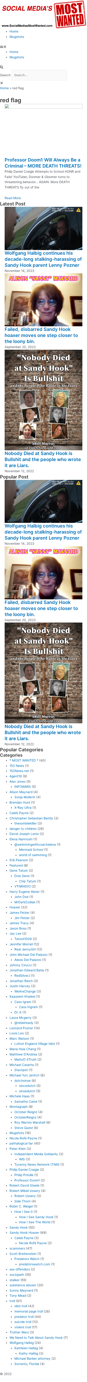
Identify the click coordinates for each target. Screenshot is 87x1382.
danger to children (23, 829)
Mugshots (17, 37)
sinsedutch (27, 1091)
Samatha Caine (25, 1101)
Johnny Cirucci (21, 965)
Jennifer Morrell (21, 944)
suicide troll (22, 1322)
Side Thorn (22, 1201)
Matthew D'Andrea (23, 1054)
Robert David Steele (24, 1185)
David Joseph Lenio (24, 834)
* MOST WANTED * (24, 760)
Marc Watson (19, 1038)
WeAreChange (25, 991)
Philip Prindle (23, 1175)
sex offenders (20, 1269)
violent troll (22, 1327)
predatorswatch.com (34, 1264)
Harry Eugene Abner (25, 892)
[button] (43, 46)
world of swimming (33, 855)
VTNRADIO (22, 886)
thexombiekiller (25, 823)
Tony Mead (18, 1295)
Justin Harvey (20, 986)
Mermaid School (31, 849)
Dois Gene (22, 876)
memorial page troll (28, 1311)
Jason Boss (18, 928)
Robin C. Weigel (21, 1206)
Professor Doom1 (27, 1180)
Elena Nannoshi (21, 839)
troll (12, 1301)
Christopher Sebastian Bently (31, 818)
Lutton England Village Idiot (34, 1044)
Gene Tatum (19, 870)
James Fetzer (19, 912)
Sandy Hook (19, 1227)
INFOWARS (22, 786)
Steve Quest (23, 1128)
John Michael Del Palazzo (29, 955)
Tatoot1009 (23, 939)
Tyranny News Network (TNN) (36, 1164)
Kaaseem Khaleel (22, 996)
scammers (17, 1248)
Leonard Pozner (21, 1028)
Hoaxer (15, 907)
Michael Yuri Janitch (24, 1075)
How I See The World (34, 1222)
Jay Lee (15, 933)
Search (5, 75)
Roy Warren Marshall (29, 1122)
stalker (14, 1280)
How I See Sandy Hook (36, 1217)
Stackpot (21, 1070)
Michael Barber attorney (32, 1358)
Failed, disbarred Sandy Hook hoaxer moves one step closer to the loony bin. (41, 335)
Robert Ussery (25, 1196)
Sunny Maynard (21, 1290)
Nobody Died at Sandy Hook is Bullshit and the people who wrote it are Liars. (43, 459)
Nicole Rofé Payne (23, 1138)
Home (14, 31)
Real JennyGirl (25, 949)
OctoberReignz (25, 1117)
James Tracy (19, 923)
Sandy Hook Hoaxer (24, 1232)
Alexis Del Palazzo (27, 960)
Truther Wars (19, 1332)
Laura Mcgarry (21, 1017)
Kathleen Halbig (26, 1348)
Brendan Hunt (20, 802)
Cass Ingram (28, 1007)
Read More (13, 198)
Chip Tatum (27, 881)
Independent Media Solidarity (36, 1154)
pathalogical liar (21, 1143)
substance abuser (23, 1285)
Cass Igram (22, 1002)
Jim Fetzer (22, 918)
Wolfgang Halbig (22, 1343)
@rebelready (23, 1023)
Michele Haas (20, 1096)
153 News (17, 766)
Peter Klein (18, 1149)
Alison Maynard (21, 792)
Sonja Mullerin (24, 797)
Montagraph (19, 1106)
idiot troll (20, 1306)
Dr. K (18, 1012)
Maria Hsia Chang (23, 1049)
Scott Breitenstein (23, 1254)
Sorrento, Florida (26, 1364)
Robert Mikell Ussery (25, 1191)
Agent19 (16, 776)
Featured (16, 865)
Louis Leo (17, 1033)
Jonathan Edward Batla (27, 970)
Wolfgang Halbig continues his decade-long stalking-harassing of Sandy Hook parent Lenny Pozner (43, 259)
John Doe (21, 897)
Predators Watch (26, 1259)
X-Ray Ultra (23, 807)
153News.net (19, 771)
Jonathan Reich (21, 981)
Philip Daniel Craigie (24, 1169)
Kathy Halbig (28, 1353)
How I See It (23, 1212)
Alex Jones (18, 781)
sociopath (17, 1274)
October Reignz (25, 1112)
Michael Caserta (22, 1065)
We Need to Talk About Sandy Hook (36, 1337)
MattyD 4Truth (25, 1059)
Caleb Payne (19, 813)
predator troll (24, 1317)
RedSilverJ (22, 975)
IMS (22, 1159)
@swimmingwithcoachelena (35, 844)
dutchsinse (22, 1080)
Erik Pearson (19, 860)
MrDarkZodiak (24, 902)
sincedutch (27, 1086)
